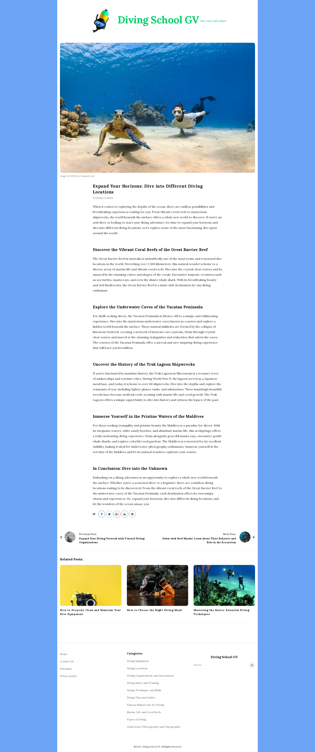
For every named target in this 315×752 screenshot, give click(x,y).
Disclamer (66, 668)
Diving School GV (158, 19)
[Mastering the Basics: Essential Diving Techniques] (224, 585)
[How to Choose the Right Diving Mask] (157, 585)
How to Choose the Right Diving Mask (154, 610)
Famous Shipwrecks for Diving (145, 705)
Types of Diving (136, 719)
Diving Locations (104, 197)
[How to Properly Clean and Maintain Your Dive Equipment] (90, 585)
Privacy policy (68, 676)
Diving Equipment (138, 661)
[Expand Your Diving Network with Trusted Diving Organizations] (70, 537)
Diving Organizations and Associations (150, 675)
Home (63, 654)
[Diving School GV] (101, 21)
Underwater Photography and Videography (153, 726)
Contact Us (67, 661)
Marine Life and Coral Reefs (144, 712)
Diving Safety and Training (143, 683)
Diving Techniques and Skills (144, 690)
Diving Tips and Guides (141, 697)
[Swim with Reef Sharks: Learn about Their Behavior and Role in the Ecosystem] (245, 537)
